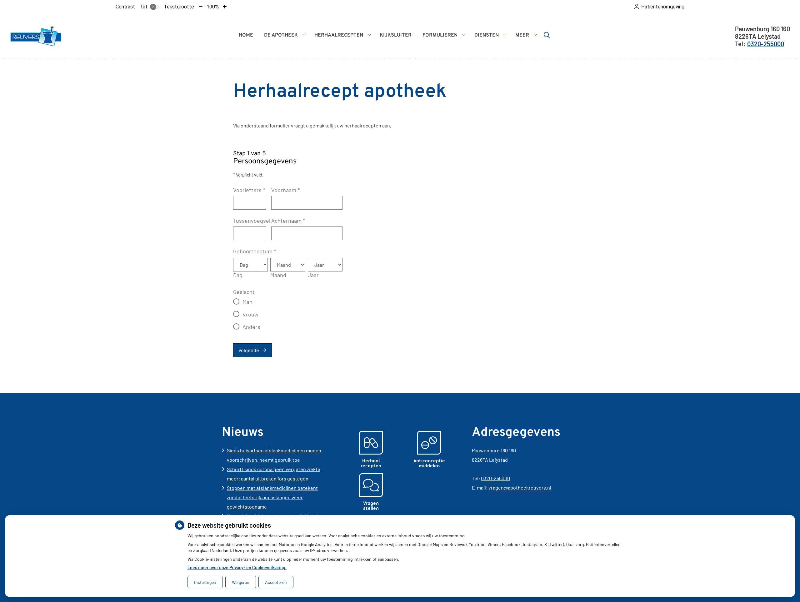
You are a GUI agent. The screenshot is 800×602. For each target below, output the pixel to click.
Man (247, 301)
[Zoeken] (547, 35)
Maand (278, 274)
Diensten (486, 35)
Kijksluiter (396, 35)
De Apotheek (281, 35)
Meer (522, 35)
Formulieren (440, 35)
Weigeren (240, 582)
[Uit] (155, 7)
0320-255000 (495, 478)
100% (213, 7)
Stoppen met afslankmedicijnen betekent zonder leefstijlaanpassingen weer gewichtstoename (272, 497)
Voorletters (249, 190)
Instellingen (205, 582)
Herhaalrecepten (338, 35)
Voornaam (285, 190)
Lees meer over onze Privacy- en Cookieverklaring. (237, 567)
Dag (237, 274)
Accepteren (276, 582)
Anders (251, 326)
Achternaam (288, 220)
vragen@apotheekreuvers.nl (519, 487)
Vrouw (250, 314)
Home (246, 35)
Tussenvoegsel (251, 220)
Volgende (248, 350)
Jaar (313, 274)
